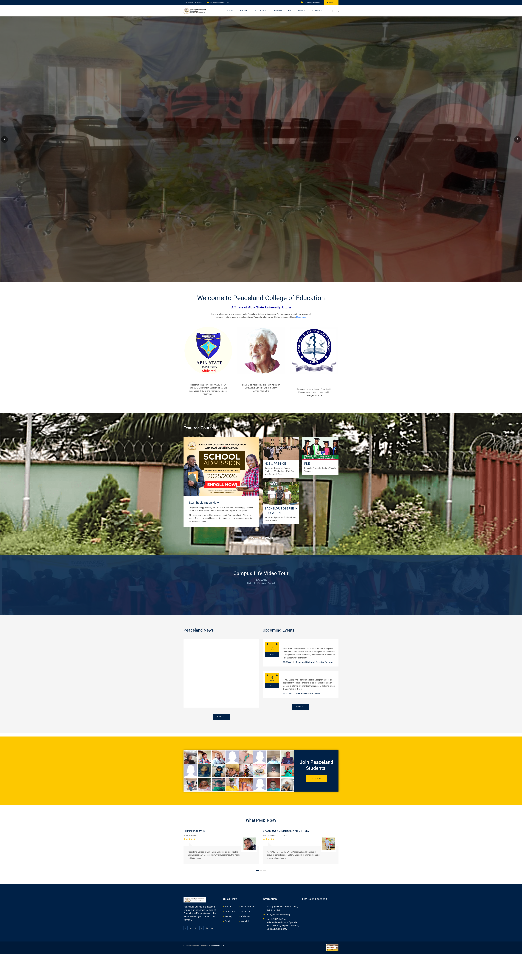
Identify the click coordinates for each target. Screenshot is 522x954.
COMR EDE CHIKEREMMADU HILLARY (286, 831)
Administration (282, 11)
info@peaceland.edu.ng (219, 2)
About (243, 11)
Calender (245, 916)
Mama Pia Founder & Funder (261, 378)
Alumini (245, 921)
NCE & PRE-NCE (275, 463)
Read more (301, 317)
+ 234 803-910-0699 (194, 2)
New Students (248, 906)
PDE (307, 463)
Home (229, 11)
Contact (317, 11)
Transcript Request (312, 2)
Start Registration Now (204, 502)
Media (301, 11)
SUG (227, 921)
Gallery (228, 916)
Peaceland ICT (217, 945)
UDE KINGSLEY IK (194, 831)
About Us (245, 911)
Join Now (316, 778)
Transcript (230, 911)
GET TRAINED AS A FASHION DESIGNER (304, 674)
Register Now (208, 378)
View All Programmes (261, 538)
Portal (332, 3)
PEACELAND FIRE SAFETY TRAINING (303, 643)
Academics (260, 11)
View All (221, 716)
